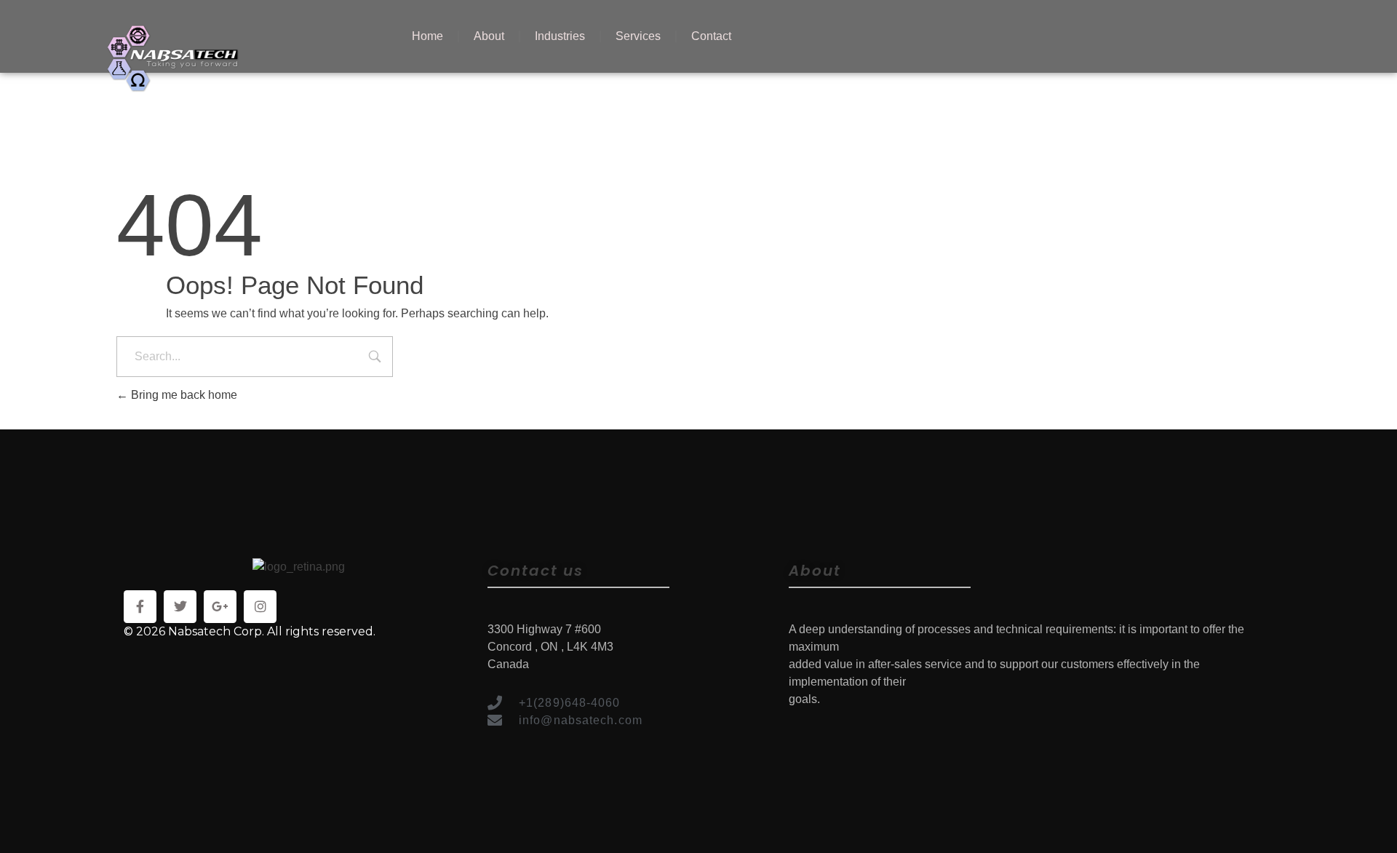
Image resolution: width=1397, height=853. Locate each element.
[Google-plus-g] (220, 606)
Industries (560, 36)
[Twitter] (180, 606)
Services (638, 36)
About (489, 36)
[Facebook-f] (140, 606)
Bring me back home (182, 395)
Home (427, 36)
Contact (711, 36)
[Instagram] (260, 606)
